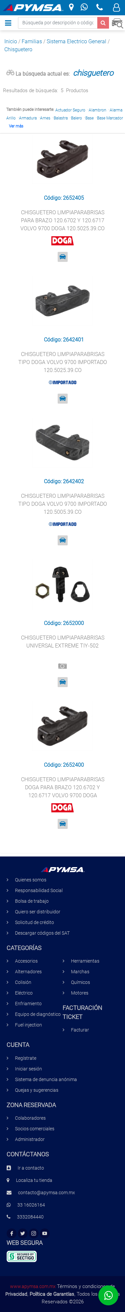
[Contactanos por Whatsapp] (84, 7)
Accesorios (26, 961)
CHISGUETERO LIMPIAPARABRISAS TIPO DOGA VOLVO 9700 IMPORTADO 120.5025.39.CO (62, 362)
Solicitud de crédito (34, 922)
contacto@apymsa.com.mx (46, 1193)
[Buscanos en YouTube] (44, 1233)
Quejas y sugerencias (36, 1090)
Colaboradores (30, 1118)
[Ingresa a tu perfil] (116, 8)
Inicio (10, 41)
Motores (79, 993)
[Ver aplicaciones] (63, 257)
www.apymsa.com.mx (33, 1286)
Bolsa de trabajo (32, 901)
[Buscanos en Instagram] (33, 1233)
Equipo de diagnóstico (38, 1014)
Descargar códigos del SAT (42, 933)
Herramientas (85, 961)
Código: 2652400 (64, 765)
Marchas (80, 972)
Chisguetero (18, 49)
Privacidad (16, 1294)
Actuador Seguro (70, 110)
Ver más (16, 126)
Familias (32, 41)
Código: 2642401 (64, 339)
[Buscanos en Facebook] (11, 1233)
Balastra (61, 118)
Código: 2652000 (64, 623)
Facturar (80, 1030)
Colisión (23, 982)
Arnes (45, 118)
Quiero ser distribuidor (37, 912)
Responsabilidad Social (39, 890)
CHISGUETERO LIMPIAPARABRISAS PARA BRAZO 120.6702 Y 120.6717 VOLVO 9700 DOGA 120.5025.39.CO (62, 220)
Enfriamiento (28, 1004)
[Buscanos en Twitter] (22, 1233)
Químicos (80, 982)
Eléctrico (24, 993)
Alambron (97, 110)
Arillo (11, 118)
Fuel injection (28, 1025)
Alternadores (28, 972)
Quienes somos (30, 880)
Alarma (116, 110)
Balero (76, 118)
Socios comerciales (34, 1129)
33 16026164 (31, 1205)
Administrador (30, 1139)
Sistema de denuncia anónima (46, 1079)
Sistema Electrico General (76, 41)
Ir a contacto (31, 1168)
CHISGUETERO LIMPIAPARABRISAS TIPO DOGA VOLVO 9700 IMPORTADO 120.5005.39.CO (62, 504)
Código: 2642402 (64, 481)
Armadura (28, 118)
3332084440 (30, 1217)
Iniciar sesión (28, 1069)
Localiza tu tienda (34, 1180)
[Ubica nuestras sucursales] (71, 8)
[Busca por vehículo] (117, 22)
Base (89, 118)
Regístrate (25, 1058)
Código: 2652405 (64, 198)
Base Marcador (110, 118)
